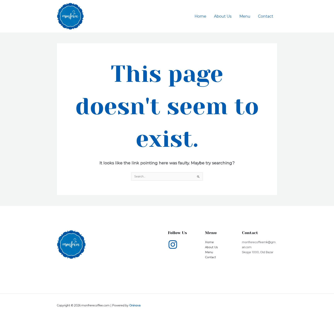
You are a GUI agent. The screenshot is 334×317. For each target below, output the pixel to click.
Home (200, 16)
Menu (244, 16)
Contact (265, 16)
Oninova (135, 305)
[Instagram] (173, 244)
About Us (223, 16)
